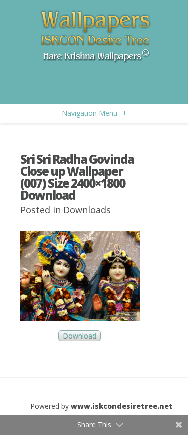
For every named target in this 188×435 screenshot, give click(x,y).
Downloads (87, 210)
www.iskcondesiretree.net (122, 406)
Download (79, 336)
